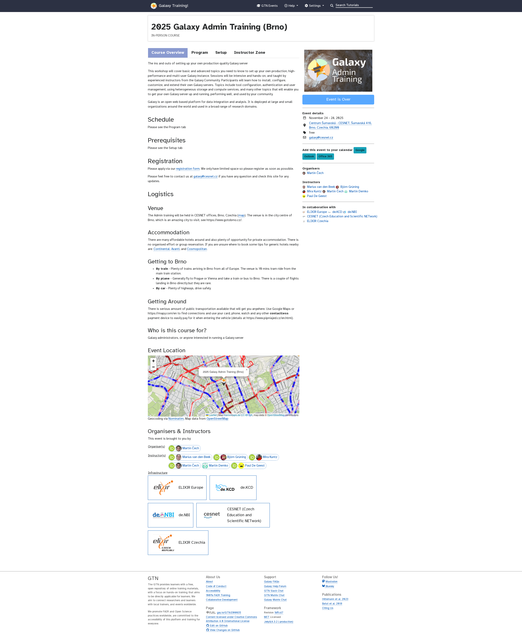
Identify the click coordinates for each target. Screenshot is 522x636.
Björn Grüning (236, 457)
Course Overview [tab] (168, 53)
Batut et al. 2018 (332, 603)
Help (292, 7)
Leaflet (212, 415)
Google (360, 150)
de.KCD (337, 212)
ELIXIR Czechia (317, 221)
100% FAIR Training (218, 595)
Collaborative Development (222, 600)
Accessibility (213, 591)
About (209, 581)
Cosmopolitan (197, 249)
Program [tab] (199, 53)
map (241, 215)
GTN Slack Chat (273, 591)
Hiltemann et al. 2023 (335, 599)
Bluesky (329, 586)
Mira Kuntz (270, 457)
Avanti (175, 249)
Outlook (309, 156)
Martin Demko (218, 465)
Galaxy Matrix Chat (275, 600)
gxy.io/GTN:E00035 (229, 612)
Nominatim (176, 418)
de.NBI (352, 212)
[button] (223, 382)
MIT (266, 617)
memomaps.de (232, 415)
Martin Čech (190, 448)
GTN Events (269, 7)
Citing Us (327, 608)
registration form (188, 169)
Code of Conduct (216, 586)
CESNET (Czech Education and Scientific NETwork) (341, 216)
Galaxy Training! (173, 6)
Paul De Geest (255, 465)
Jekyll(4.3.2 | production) (278, 622)
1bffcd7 (278, 612)
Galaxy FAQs (271, 581)
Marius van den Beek (196, 457)
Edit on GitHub (218, 625)
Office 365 (325, 156)
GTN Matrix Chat (274, 595)
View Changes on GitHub (224, 630)
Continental (162, 249)
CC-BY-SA (246, 415)
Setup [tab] (221, 53)
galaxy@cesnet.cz (206, 176)
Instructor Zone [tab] (249, 53)
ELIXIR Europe (316, 212)
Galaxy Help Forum (275, 586)
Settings (315, 7)
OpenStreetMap (276, 415)
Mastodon (331, 581)
